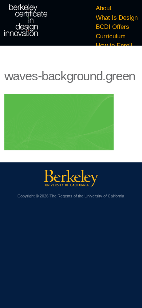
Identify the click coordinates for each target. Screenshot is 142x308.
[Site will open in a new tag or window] (71, 184)
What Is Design (117, 17)
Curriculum (111, 36)
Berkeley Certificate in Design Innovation (25, 20)
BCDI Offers (112, 26)
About (103, 8)
